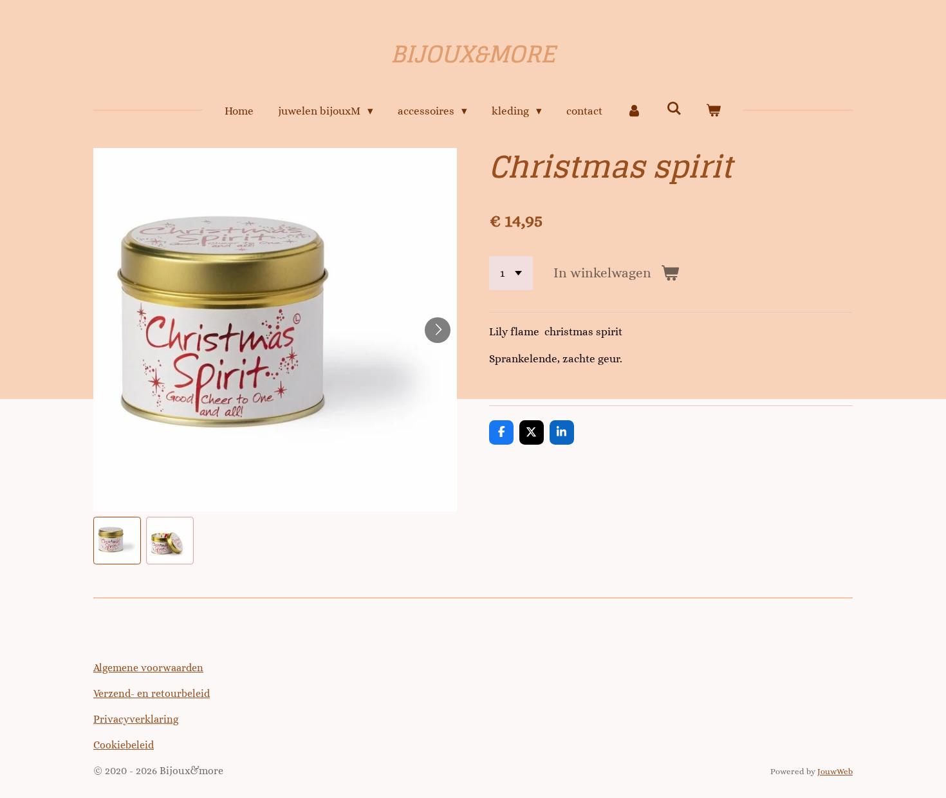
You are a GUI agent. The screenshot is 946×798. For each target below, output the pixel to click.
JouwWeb (835, 771)
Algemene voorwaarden (148, 668)
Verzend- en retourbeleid (151, 693)
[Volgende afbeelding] (437, 330)
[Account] (634, 111)
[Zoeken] (674, 109)
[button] (117, 540)
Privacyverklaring (135, 719)
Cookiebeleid (123, 745)
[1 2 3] (511, 273)
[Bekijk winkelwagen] (713, 111)
